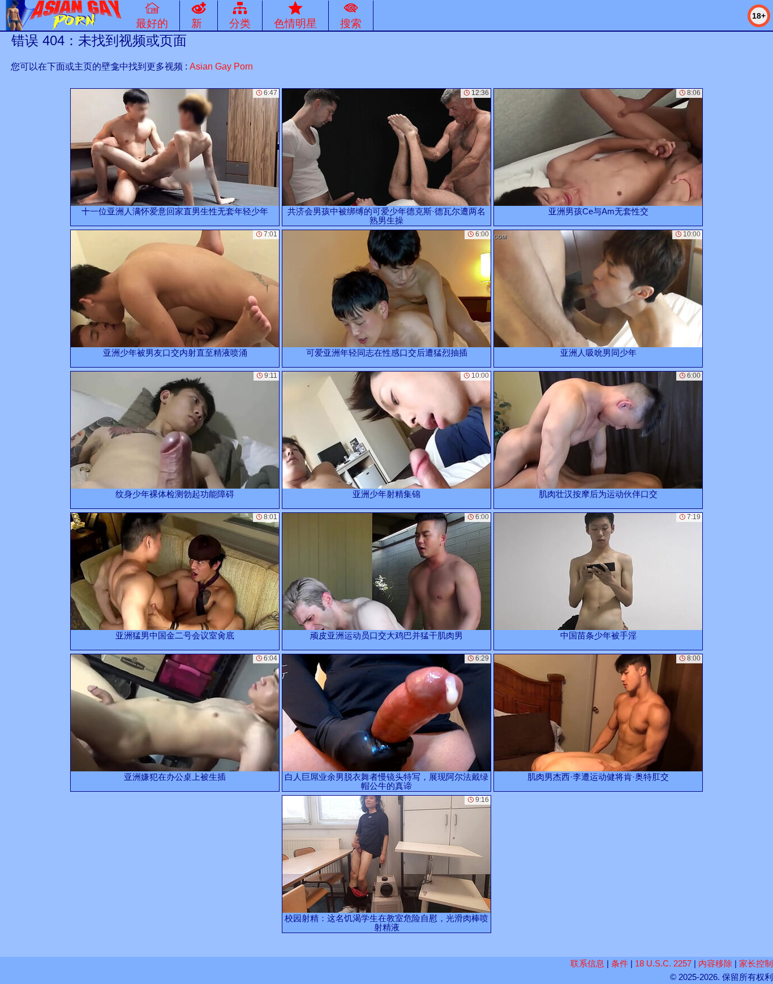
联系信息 (587, 963)
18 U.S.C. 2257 (663, 963)
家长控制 (756, 963)
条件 (619, 963)
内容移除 (715, 963)
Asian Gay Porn (221, 66)
